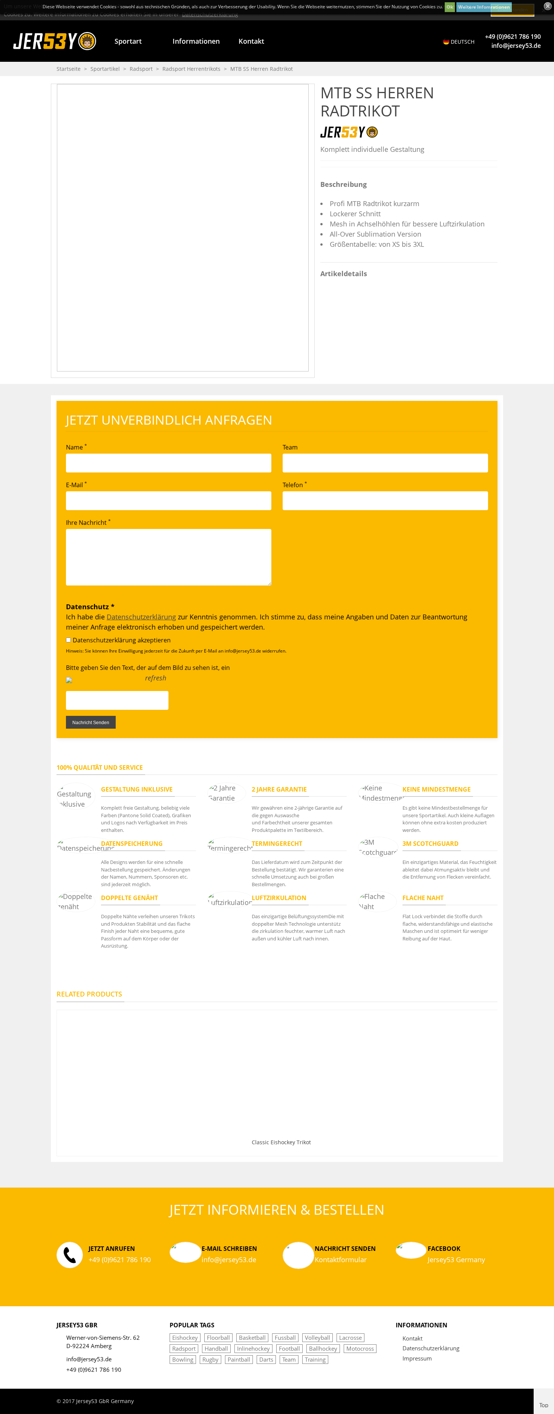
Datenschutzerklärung (141, 616)
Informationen (196, 41)
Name (76, 446)
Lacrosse (350, 1337)
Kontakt (251, 41)
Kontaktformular (341, 1259)
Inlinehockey (253, 1348)
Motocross (360, 1348)
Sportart (128, 41)
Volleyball (317, 1337)
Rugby (210, 1359)
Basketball (252, 1337)
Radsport (184, 1348)
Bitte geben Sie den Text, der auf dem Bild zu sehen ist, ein (148, 667)
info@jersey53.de (516, 45)
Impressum (417, 1358)
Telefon (295, 484)
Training (315, 1359)
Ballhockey (323, 1348)
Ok (450, 7)
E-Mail (76, 484)
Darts (266, 1359)
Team (290, 447)
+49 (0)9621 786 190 (513, 36)
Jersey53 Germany (456, 1259)
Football (289, 1348)
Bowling (182, 1359)
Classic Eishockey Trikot (281, 1142)
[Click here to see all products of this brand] (349, 131)
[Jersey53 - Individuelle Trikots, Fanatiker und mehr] (54, 41)
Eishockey (185, 1337)
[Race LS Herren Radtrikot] (491, 89)
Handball (216, 1348)
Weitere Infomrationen (484, 7)
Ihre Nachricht (88, 522)
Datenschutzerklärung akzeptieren (122, 640)
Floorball (218, 1337)
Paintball (239, 1359)
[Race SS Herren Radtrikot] (479, 89)
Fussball (285, 1337)
